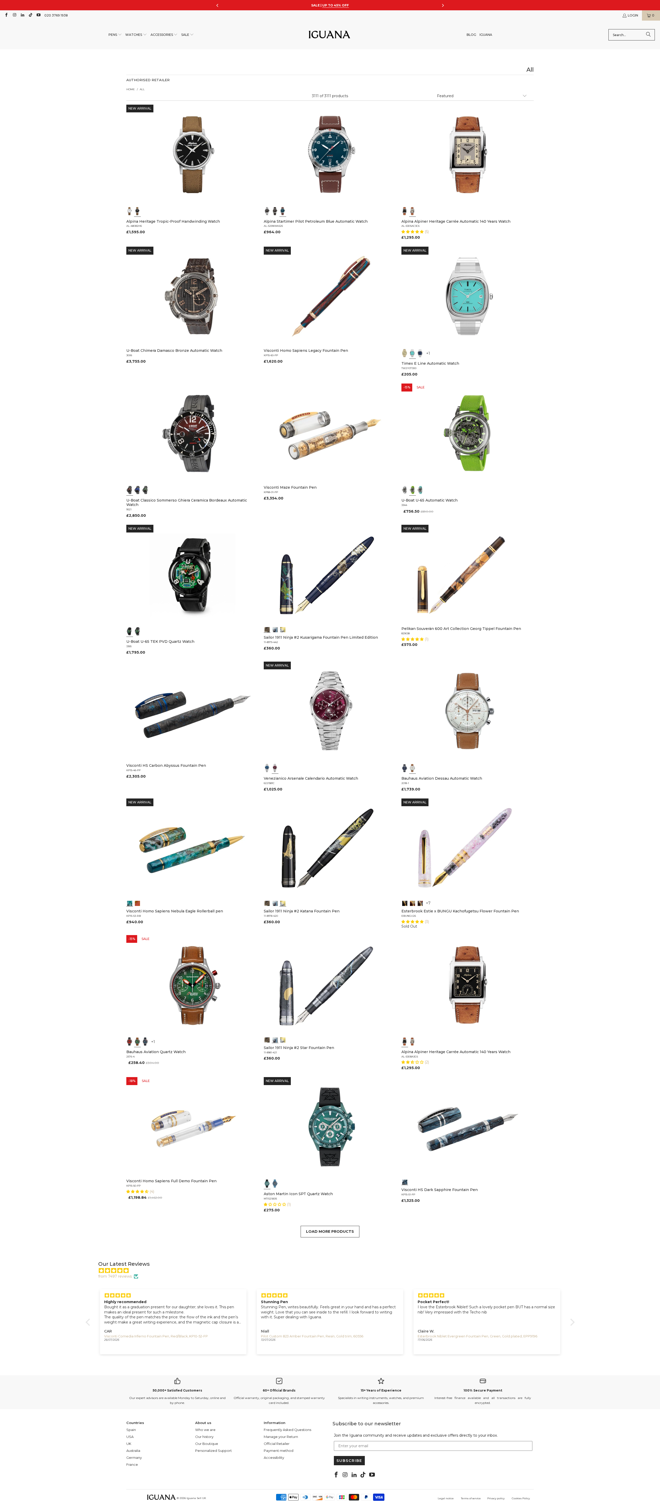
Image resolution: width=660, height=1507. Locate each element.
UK (128, 1444)
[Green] (412, 490)
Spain (131, 1430)
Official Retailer (277, 1444)
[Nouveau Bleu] (420, 903)
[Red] (130, 1041)
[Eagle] (130, 903)
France (132, 1464)
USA (130, 1437)
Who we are (205, 1430)
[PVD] (130, 631)
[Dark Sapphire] (405, 1181)
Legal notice (446, 1498)
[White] (130, 211)
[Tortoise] (412, 903)
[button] (115, 35)
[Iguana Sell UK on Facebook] (6, 15)
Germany (134, 1457)
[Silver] (412, 211)
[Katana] (283, 629)
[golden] (405, 353)
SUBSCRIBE (349, 1460)
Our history (204, 1437)
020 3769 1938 (56, 15)
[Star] (275, 629)
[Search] (648, 34)
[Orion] (137, 903)
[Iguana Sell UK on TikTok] (30, 15)
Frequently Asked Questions (287, 1430)
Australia (133, 1450)
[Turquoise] (412, 353)
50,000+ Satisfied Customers (177, 1390)
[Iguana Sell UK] (329, 35)
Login (633, 15)
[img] (332, 1270)
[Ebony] (405, 903)
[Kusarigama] (267, 629)
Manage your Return (281, 1437)
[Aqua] (420, 490)
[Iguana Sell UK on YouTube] (38, 15)
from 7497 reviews (115, 1276)
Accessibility (274, 1457)
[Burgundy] (275, 768)
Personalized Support (213, 1450)
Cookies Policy (521, 1498)
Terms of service (471, 1498)
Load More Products (330, 1231)
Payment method (278, 1450)
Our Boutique (206, 1444)
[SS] (137, 631)
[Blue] (283, 211)
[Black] (137, 211)
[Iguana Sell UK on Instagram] (14, 15)
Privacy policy (496, 1498)
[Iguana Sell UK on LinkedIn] (22, 15)
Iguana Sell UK (196, 1498)
